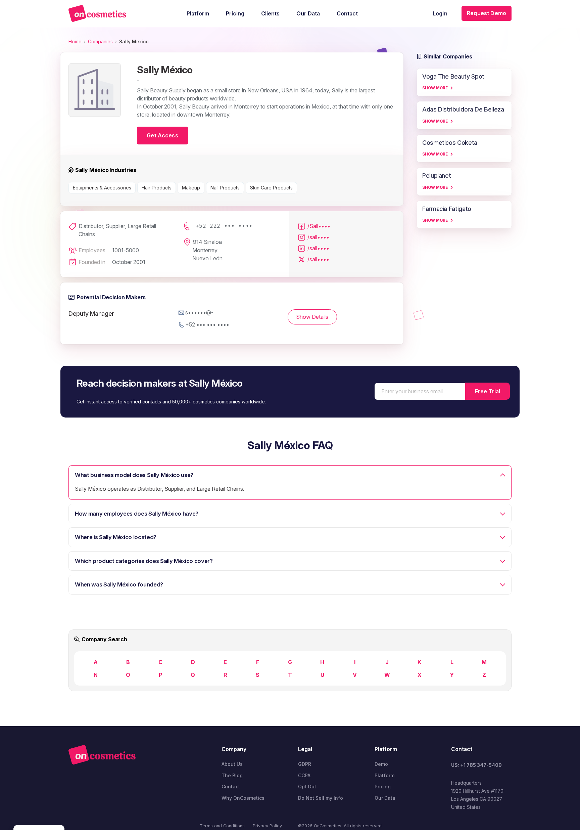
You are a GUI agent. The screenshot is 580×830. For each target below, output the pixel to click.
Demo (381, 764)
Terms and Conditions (222, 825)
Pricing (383, 786)
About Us (232, 764)
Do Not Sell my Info (320, 798)
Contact (231, 786)
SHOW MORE (435, 88)
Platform (384, 775)
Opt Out (307, 786)
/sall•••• (318, 237)
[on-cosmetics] (97, 13)
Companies (100, 41)
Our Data (385, 798)
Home (75, 41)
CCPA (304, 775)
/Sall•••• (318, 226)
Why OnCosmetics (243, 798)
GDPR (304, 764)
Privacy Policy (267, 825)
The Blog (232, 775)
